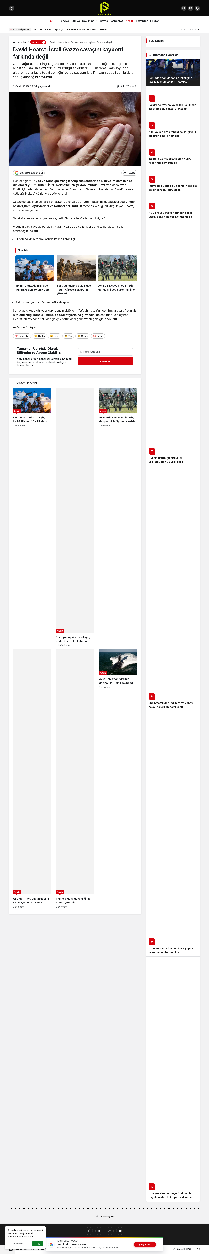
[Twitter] (99, 1231)
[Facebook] (89, 1231)
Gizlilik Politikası (15, 1243)
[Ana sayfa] (51, 21)
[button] (190, 8)
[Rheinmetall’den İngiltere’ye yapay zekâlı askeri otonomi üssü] (173, 588)
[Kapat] (159, 1241)
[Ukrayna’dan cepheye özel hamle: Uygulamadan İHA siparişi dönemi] (173, 1079)
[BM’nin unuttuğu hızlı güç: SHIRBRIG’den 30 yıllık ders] (34, 275)
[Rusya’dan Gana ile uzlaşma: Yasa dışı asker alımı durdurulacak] (173, 180)
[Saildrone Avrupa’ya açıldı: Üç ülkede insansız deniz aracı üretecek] (173, 99)
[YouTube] (120, 1231)
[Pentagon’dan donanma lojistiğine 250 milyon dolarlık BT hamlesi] (173, 72)
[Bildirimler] (197, 8)
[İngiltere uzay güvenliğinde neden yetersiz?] (75, 778)
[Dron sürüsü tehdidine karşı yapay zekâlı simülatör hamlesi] (173, 833)
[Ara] (183, 8)
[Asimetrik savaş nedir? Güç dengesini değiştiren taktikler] (117, 275)
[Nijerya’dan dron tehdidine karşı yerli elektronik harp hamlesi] (173, 126)
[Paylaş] (197, 1249)
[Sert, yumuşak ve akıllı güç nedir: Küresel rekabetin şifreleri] (76, 275)
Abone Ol (105, 361)
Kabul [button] (37, 1244)
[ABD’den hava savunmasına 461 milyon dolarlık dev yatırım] (32, 778)
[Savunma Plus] (104, 8)
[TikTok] (110, 1231)
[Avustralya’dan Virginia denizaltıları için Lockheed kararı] (118, 778)
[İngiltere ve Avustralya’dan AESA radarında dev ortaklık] (173, 153)
